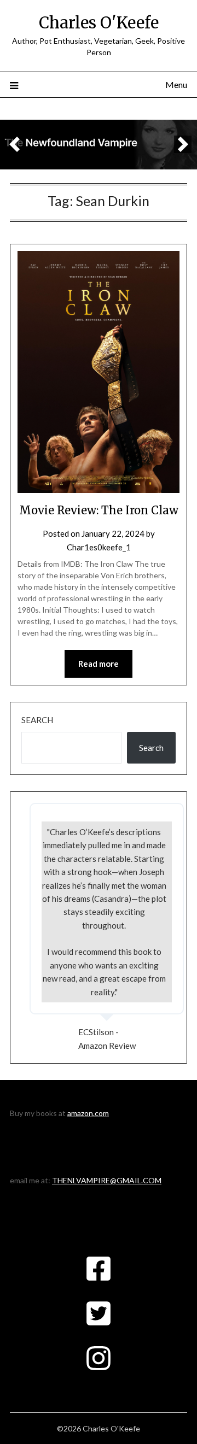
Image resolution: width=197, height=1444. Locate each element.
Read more (98, 663)
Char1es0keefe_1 (99, 547)
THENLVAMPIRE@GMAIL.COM (106, 1180)
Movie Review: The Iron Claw (98, 510)
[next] (183, 144)
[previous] (14, 144)
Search (37, 720)
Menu (176, 84)
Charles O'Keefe (99, 23)
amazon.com (88, 1113)
